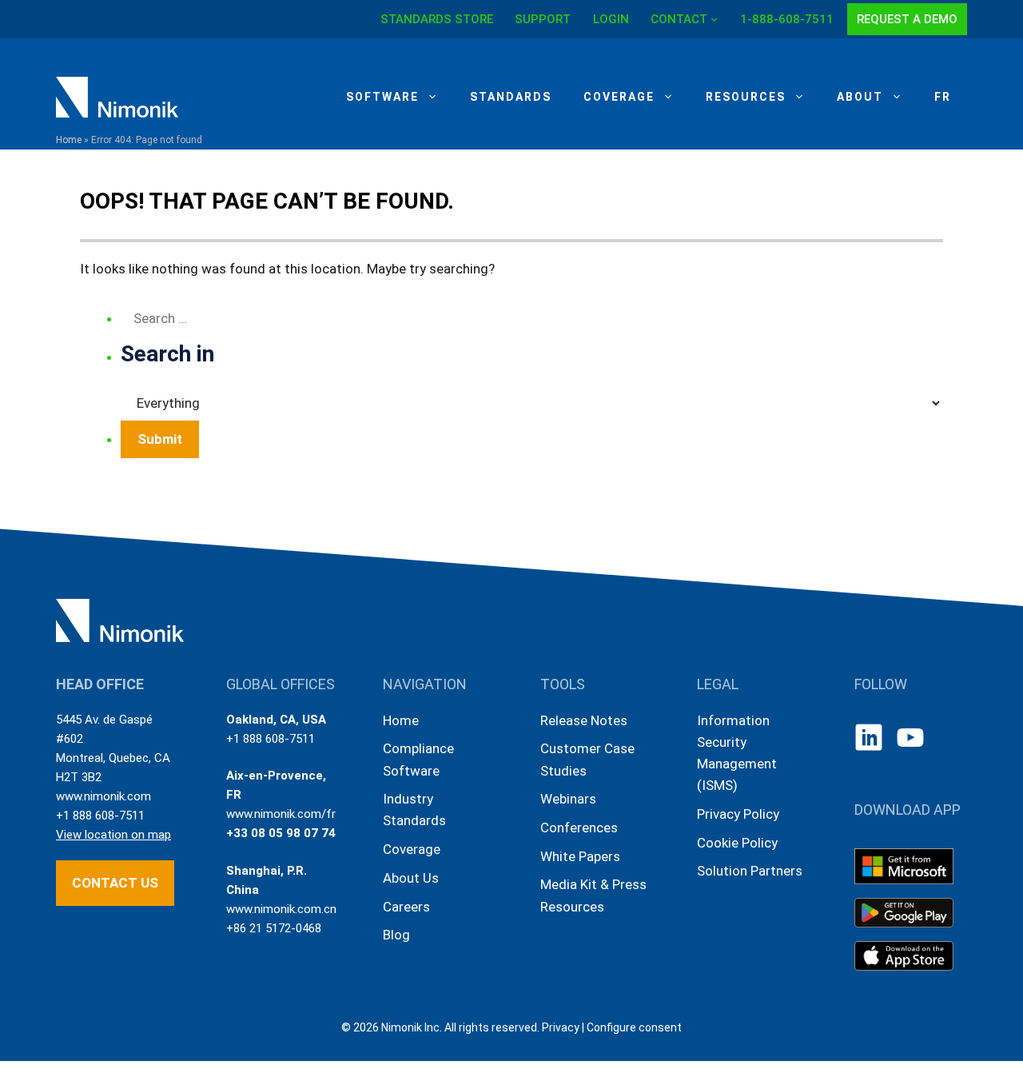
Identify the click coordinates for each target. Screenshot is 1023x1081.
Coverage (619, 96)
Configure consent (634, 1027)
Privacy (560, 1027)
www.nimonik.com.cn (281, 909)
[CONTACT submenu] (714, 18)
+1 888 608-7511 (100, 815)
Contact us (115, 883)
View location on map (113, 835)
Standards (510, 96)
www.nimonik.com (103, 796)
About (860, 96)
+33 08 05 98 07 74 (281, 833)
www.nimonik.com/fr (281, 814)
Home (69, 140)
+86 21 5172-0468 (273, 928)
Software (382, 96)
